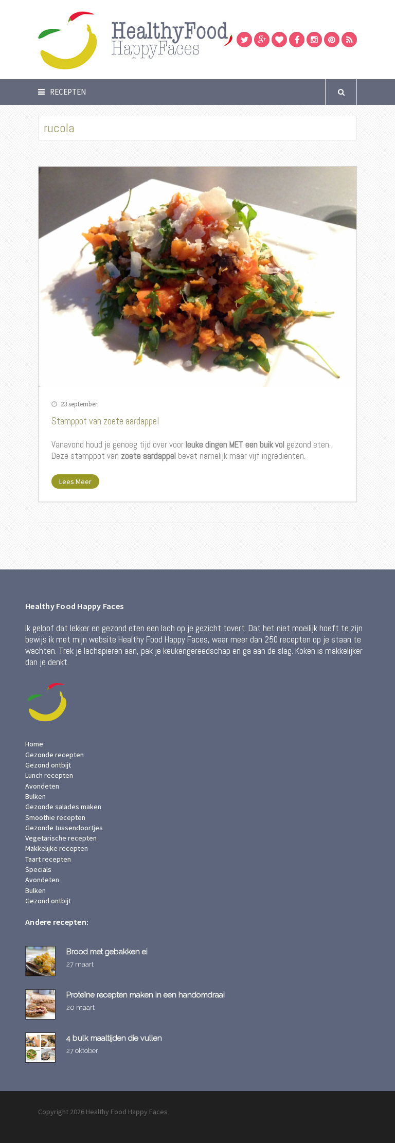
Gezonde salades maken (63, 806)
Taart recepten (48, 859)
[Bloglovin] (279, 39)
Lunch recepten (49, 775)
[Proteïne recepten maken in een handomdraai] (42, 1004)
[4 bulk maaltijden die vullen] (42, 1047)
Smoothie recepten (55, 817)
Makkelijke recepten (56, 848)
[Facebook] (296, 39)
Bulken (35, 796)
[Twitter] (244, 39)
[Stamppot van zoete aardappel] (197, 277)
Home (34, 743)
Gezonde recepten (54, 754)
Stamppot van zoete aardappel (105, 421)
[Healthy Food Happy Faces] (179, 39)
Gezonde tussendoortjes (64, 827)
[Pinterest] (331, 39)
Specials (38, 869)
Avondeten (42, 786)
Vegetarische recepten (61, 838)
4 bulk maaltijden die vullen (114, 1037)
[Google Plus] (262, 39)
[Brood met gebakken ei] (42, 961)
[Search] (341, 92)
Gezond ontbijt (48, 765)
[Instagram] (314, 39)
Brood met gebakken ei (107, 951)
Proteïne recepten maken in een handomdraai (145, 994)
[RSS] (349, 39)
